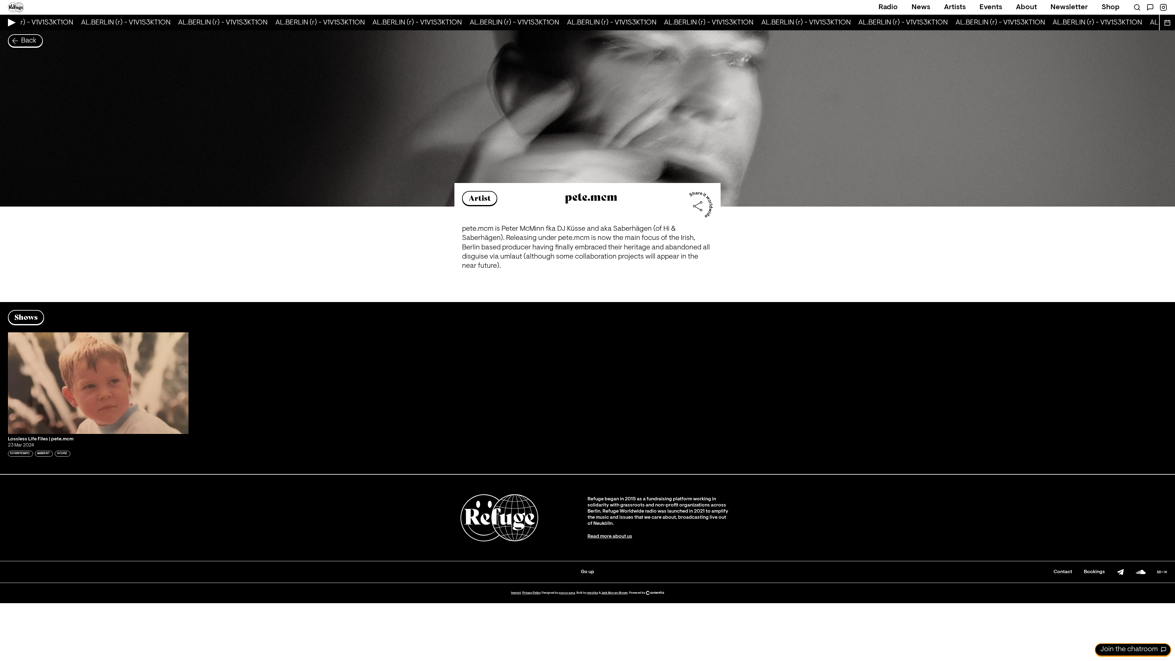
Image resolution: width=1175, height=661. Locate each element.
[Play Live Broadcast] (10, 22)
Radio (888, 7)
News (921, 7)
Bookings (1094, 572)
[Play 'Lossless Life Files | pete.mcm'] (98, 383)
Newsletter (1069, 7)
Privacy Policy (531, 593)
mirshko (592, 593)
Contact (1063, 572)
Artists (955, 7)
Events (990, 7)
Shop (1111, 7)
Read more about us (610, 536)
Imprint (516, 593)
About (1026, 7)
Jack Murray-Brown (614, 593)
